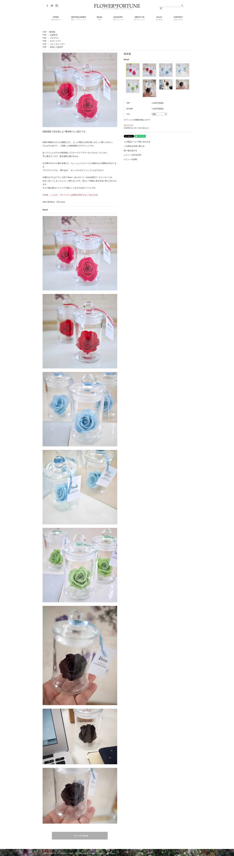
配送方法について (67, 853)
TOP (44, 32)
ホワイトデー (55, 41)
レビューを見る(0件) (132, 155)
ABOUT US (139, 18)
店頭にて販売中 (56, 47)
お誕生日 (54, 35)
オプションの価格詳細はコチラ (137, 120)
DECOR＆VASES (78, 18)
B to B (159, 18)
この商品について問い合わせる (137, 142)
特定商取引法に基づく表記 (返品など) (136, 128)
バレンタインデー (57, 44)
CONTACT (178, 18)
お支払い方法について (51, 853)
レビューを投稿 (130, 159)
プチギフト (54, 38)
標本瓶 (52, 32)
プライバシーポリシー (105, 853)
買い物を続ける (130, 150)
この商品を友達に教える (134, 146)
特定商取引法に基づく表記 (85, 853)
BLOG (99, 18)
